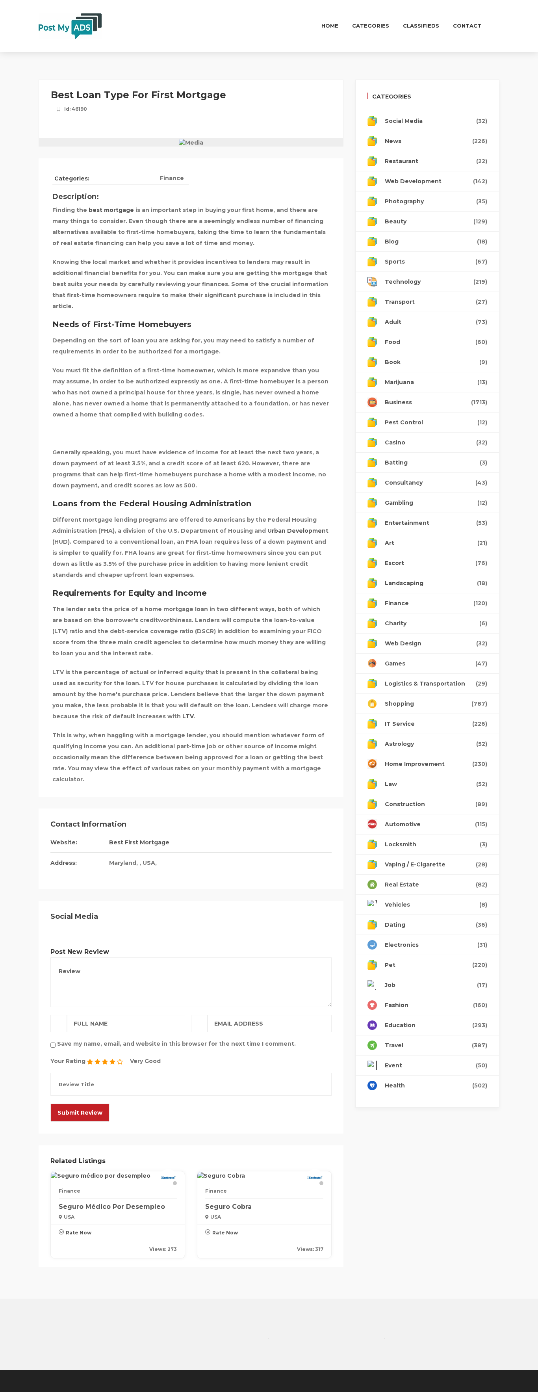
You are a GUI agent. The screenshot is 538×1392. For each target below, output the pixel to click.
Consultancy (436, 482)
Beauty (436, 221)
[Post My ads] (70, 25)
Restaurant (436, 161)
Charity (436, 623)
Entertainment (436, 522)
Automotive (436, 824)
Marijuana (436, 382)
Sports (436, 261)
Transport (436, 301)
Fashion (436, 1005)
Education (436, 1025)
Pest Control (436, 422)
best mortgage (111, 210)
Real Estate (436, 884)
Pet (436, 964)
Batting (436, 462)
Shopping (436, 703)
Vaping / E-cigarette (436, 864)
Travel (436, 1045)
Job (436, 985)
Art (436, 542)
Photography (436, 201)
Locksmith (436, 844)
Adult (436, 321)
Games (436, 663)
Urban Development (297, 530)
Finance (172, 178)
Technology (436, 281)
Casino (436, 442)
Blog (436, 241)
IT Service (436, 723)
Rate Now (78, 1233)
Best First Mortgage (139, 842)
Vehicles (436, 904)
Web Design (436, 643)
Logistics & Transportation (436, 683)
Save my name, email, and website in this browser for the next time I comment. (176, 1043)
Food (436, 342)
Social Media (436, 121)
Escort (436, 563)
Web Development (436, 181)
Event (436, 1065)
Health (436, 1085)
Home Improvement (436, 764)
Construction (436, 804)
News (436, 141)
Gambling (436, 502)
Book (436, 362)
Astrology (436, 743)
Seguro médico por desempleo (112, 1206)
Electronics (436, 944)
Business (436, 402)
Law (436, 784)
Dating (436, 924)
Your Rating (67, 1061)
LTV (187, 716)
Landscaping (436, 583)
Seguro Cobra (228, 1206)
